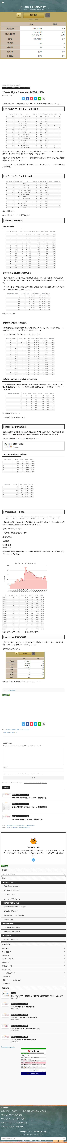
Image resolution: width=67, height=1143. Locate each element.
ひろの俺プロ (11, 690)
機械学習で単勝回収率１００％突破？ (15, 906)
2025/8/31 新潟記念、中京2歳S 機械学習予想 (27, 819)
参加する (43, 1071)
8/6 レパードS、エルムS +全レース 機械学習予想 (20, 825)
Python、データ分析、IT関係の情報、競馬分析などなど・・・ (33, 1134)
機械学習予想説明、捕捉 (11, 903)
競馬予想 (9, 732)
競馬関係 (14, 729)
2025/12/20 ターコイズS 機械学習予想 (24, 1017)
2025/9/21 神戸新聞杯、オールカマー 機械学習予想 (29, 798)
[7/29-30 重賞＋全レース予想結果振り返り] (35, 98)
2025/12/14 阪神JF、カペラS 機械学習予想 (25, 1028)
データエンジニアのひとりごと (33, 7)
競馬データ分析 (8, 923)
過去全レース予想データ (11, 939)
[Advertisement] (33, 71)
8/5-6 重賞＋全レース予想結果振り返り (18, 827)
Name (5, 767)
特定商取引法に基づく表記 (12, 890)
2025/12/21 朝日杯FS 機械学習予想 (23, 1007)
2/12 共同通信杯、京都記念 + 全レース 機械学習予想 (29, 807)
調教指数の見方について (11, 911)
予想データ (7, 935)
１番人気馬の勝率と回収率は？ (13, 927)
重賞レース (14, 732)
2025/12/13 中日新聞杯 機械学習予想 (23, 1039)
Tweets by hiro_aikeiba (8, 1047)
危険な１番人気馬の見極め (12, 931)
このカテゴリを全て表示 (33, 1070)
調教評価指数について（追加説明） (14, 915)
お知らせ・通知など (10, 882)
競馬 (5, 732)
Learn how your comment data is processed (35, 783)
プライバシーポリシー (10, 895)
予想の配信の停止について (12, 886)
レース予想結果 (8, 729)
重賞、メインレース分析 (23, 729)
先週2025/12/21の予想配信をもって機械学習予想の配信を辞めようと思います (37, 996)
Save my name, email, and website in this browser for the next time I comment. (26, 774)
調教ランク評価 (8, 919)
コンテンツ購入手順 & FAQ (12, 899)
